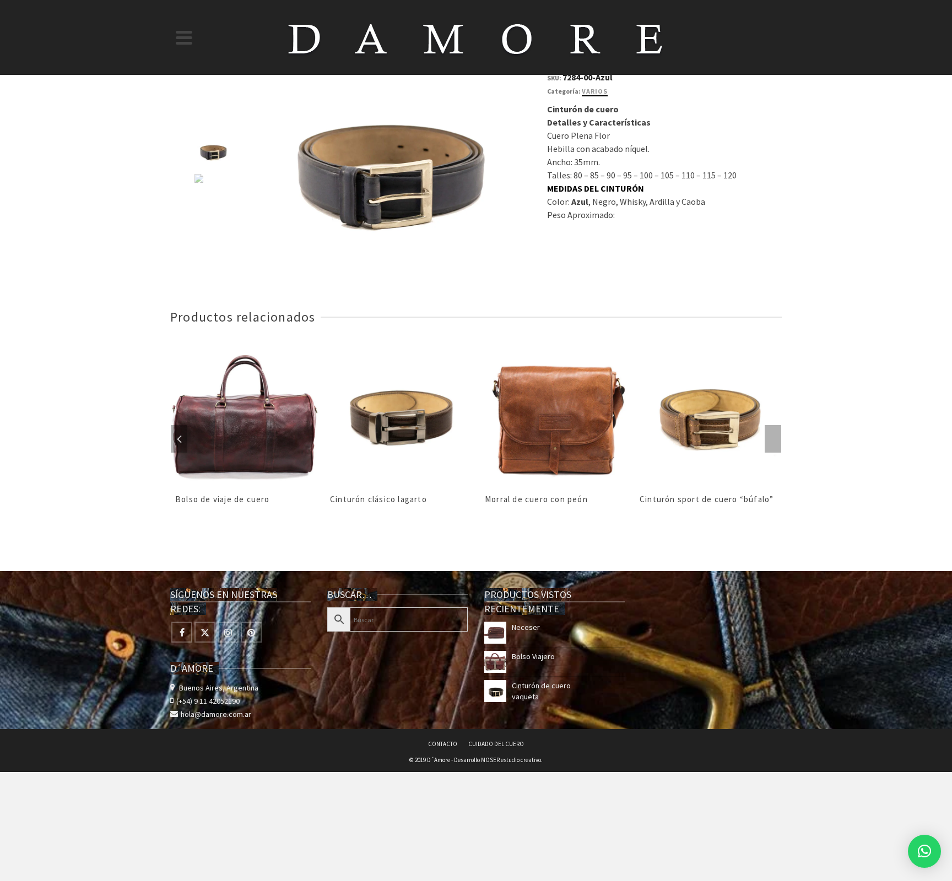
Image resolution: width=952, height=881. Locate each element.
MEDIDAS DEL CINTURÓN (595, 188)
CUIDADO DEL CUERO (496, 744)
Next (773, 439)
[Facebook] (181, 632)
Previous (179, 439)
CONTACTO (442, 744)
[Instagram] (228, 632)
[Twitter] (204, 632)
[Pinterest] (251, 632)
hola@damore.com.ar (216, 714)
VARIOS (595, 91)
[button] (924, 851)
